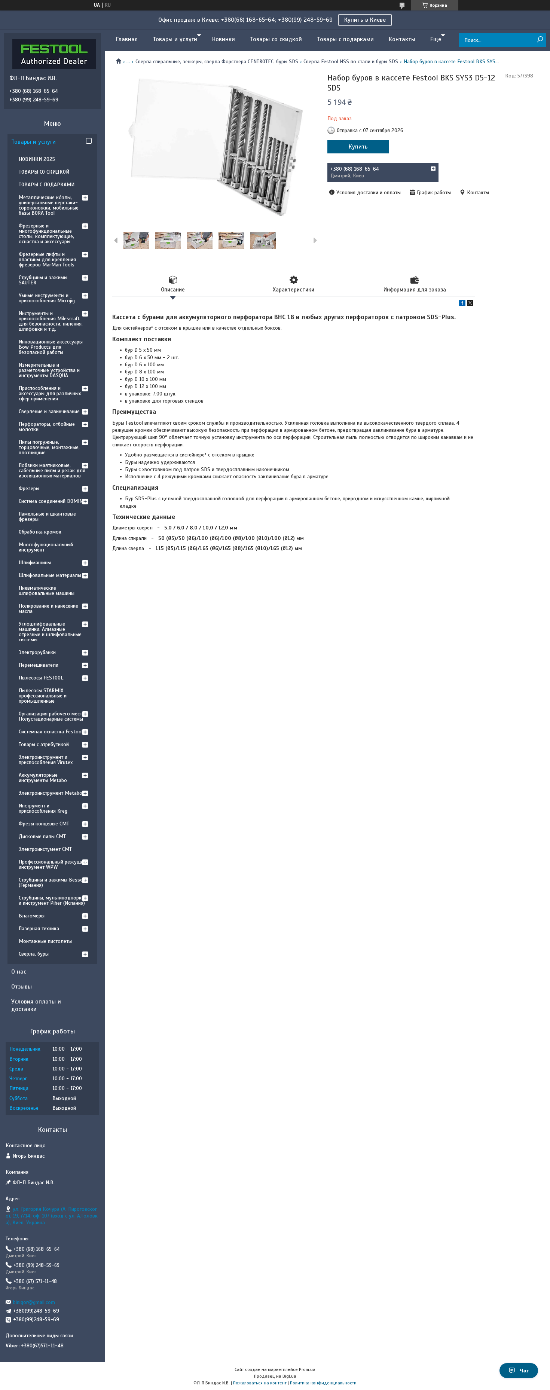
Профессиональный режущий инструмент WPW (52, 864)
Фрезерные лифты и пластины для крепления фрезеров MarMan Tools (47, 259)
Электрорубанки (37, 652)
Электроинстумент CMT (45, 849)
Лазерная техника (39, 928)
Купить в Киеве (365, 20)
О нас (18, 971)
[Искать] (539, 39)
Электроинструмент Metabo (50, 793)
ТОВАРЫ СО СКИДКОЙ (44, 172)
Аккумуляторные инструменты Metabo (43, 777)
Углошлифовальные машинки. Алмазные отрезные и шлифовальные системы (50, 632)
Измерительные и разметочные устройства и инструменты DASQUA (49, 370)
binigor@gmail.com (34, 1302)
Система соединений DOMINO (52, 501)
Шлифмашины (35, 562)
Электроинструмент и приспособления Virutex (46, 760)
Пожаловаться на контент (260, 1383)
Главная (127, 39)
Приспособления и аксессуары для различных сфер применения (50, 393)
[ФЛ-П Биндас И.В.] (54, 54)
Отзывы (21, 986)
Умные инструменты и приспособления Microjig (47, 298)
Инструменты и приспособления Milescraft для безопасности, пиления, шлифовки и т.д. (51, 321)
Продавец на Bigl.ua (275, 1376)
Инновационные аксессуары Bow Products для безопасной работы (51, 347)
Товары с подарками (345, 39)
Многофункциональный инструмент (46, 547)
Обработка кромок (40, 532)
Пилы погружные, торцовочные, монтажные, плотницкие (49, 447)
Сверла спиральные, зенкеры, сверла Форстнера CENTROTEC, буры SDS (216, 61)
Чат (524, 1371)
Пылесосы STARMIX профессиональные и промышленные (43, 695)
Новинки (223, 39)
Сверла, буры (34, 954)
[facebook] (462, 304)
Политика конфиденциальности (323, 1383)
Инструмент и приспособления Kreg (43, 808)
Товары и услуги (175, 39)
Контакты (402, 39)
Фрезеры (29, 488)
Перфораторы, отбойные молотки (47, 427)
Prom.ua (307, 1369)
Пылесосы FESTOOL (41, 678)
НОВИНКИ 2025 (37, 159)
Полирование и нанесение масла (48, 608)
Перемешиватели (38, 665)
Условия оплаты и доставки (36, 1005)
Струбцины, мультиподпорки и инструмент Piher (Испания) (52, 900)
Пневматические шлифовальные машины (46, 590)
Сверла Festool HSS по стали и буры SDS (350, 61)
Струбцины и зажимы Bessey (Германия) (52, 882)
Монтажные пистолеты (45, 941)
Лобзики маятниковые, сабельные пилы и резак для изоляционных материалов (52, 470)
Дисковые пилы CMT (42, 836)
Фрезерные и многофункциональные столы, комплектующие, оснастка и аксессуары (46, 234)
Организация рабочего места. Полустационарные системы (52, 716)
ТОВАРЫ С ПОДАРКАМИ (46, 184)
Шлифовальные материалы (50, 575)
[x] (470, 304)
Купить (358, 146)
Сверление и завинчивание (49, 411)
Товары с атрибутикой (44, 744)
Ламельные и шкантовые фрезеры (47, 516)
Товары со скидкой (276, 39)
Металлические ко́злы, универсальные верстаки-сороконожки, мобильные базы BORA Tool (49, 205)
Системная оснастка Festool (51, 731)
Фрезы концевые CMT (44, 824)
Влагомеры (32, 916)
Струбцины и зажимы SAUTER (43, 280)
